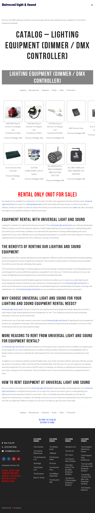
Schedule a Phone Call (10, 465)
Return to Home (47, 422)
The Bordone (39, 474)
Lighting (23, 90)
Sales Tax (77, 208)
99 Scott (52, 463)
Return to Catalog (47, 420)
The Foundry (38, 447)
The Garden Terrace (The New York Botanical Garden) (86, 479)
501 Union (69, 455)
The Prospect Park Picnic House (86, 449)
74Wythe (52, 453)
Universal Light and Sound (61, 225)
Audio (54, 90)
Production (71, 90)
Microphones (34, 90)
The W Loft (69, 451)
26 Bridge (37, 463)
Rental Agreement (34, 204)
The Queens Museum (86, 489)
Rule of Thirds (39, 478)
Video (61, 90)
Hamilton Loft (70, 447)
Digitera (18, 508)
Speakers (45, 90)
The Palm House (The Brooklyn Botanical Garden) (69, 469)
